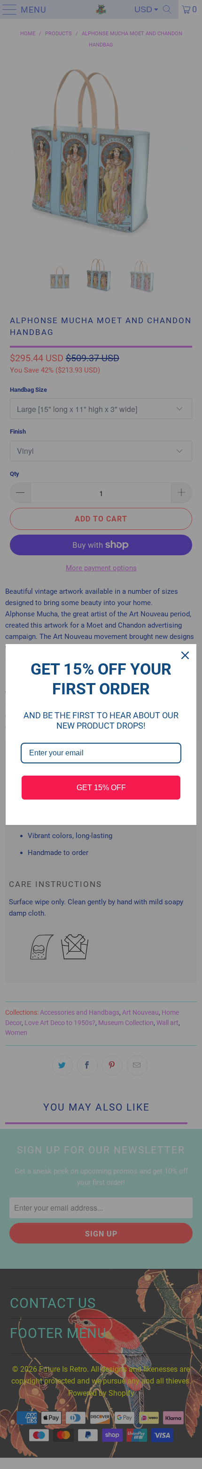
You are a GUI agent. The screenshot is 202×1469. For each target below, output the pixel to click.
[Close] (185, 655)
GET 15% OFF (101, 788)
